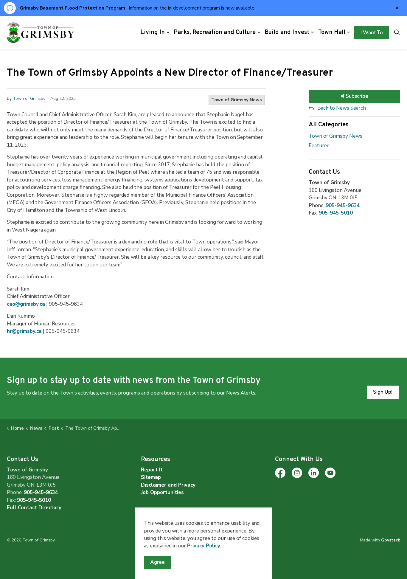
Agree (157, 562)
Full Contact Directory (34, 507)
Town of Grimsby (29, 98)
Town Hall (331, 32)
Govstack (390, 540)
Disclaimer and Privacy (168, 485)
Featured (319, 145)
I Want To (372, 32)
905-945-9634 (343, 205)
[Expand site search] (397, 32)
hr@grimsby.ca (24, 331)
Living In (152, 32)
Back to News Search (341, 108)
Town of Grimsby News (236, 100)
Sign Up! (382, 392)
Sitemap (151, 477)
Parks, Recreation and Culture (215, 32)
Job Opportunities (162, 492)
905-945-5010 (336, 212)
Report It (152, 469)
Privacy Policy (203, 545)
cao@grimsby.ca (26, 304)
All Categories (329, 125)
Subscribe (356, 96)
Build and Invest (287, 32)
